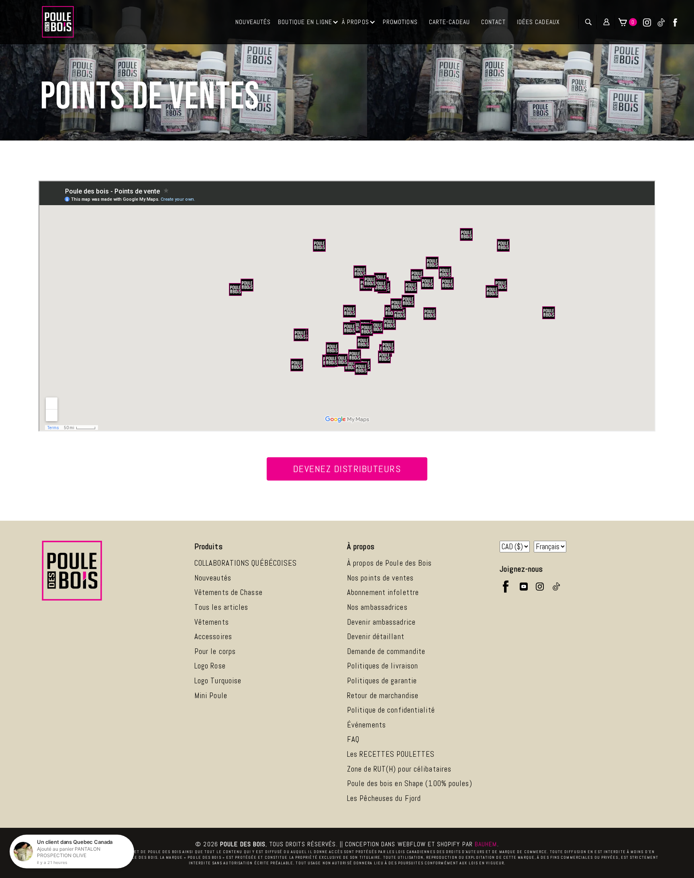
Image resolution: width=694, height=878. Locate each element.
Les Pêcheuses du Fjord (384, 798)
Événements (366, 725)
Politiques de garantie (382, 681)
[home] (58, 22)
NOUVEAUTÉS (253, 22)
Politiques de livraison (382, 666)
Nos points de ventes (380, 578)
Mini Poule (210, 696)
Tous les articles (221, 607)
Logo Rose (210, 666)
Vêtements (211, 622)
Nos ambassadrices (377, 607)
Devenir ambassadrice (381, 622)
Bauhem (486, 844)
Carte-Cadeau (449, 22)
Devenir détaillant (375, 637)
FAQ (353, 739)
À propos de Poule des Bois (389, 563)
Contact (493, 22)
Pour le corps (215, 651)
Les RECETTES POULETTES (391, 754)
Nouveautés (212, 578)
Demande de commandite (386, 651)
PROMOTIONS (400, 22)
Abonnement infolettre (383, 592)
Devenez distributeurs (347, 468)
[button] (308, 22)
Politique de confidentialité (391, 710)
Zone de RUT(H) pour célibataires (399, 769)
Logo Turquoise (217, 681)
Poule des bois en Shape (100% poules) (409, 783)
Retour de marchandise (382, 696)
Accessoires (213, 637)
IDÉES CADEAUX (538, 22)
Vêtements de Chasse (228, 592)
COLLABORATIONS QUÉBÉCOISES (245, 563)
